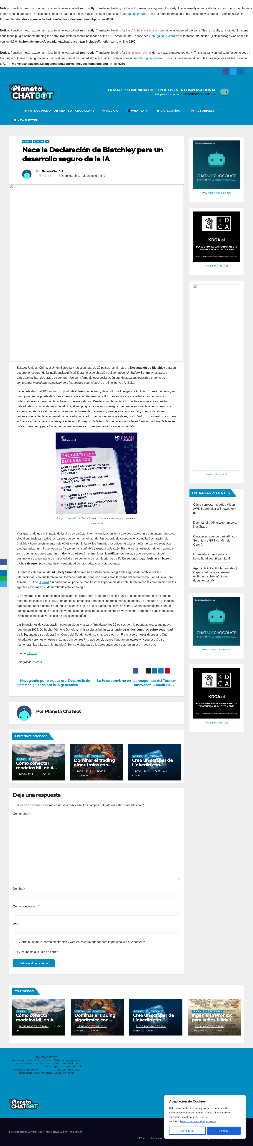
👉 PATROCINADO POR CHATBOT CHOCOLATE (59, 110)
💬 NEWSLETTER (25, 120)
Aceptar (224, 1130)
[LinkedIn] (3, 573)
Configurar (187, 1130)
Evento (27, 142)
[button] (241, 115)
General (38, 142)
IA (47, 142)
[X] (3, 567)
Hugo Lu (44, 774)
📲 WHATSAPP (137, 110)
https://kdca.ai (46, 1069)
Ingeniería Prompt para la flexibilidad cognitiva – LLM (212, 1020)
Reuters (36, 662)
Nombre (19, 888)
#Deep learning (69, 175)
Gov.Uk (32, 653)
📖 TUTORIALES (202, 110)
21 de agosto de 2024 (151, 1026)
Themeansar (74, 1131)
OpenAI (44, 582)
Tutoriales (98, 756)
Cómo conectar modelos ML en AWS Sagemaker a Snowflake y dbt (214, 508)
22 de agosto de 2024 (92, 1026)
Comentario (21, 813)
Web (16, 924)
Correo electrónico (26, 906)
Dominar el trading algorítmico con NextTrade (94, 765)
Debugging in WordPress (138, 13)
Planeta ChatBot (52, 171)
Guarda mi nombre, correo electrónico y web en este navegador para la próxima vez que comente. (82, 942)
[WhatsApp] (3, 578)
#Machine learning (93, 175)
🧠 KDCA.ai (110, 110)
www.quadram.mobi (216, 474)
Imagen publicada (66, 518)
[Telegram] (3, 584)
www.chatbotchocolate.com (216, 192)
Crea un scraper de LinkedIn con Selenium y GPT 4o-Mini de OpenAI (215, 540)
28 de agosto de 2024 (34, 1026)
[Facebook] (3, 562)
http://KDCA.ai (220, 265)
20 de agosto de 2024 (209, 1026)
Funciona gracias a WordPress (26, 1131)
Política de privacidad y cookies (198, 1121)
